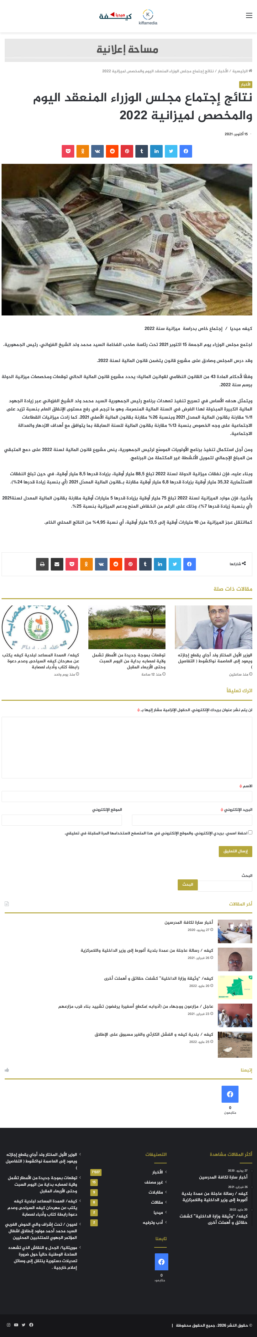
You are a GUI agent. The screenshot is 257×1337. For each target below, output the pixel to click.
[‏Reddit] (112, 151)
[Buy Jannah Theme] (128, 51)
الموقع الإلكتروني (107, 809)
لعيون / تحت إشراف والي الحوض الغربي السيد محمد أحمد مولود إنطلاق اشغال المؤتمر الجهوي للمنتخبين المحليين (41, 1231)
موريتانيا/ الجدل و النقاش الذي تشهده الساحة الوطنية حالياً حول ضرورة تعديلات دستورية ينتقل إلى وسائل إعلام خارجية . (42, 1258)
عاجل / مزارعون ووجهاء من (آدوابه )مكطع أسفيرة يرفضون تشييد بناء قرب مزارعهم (135, 1006)
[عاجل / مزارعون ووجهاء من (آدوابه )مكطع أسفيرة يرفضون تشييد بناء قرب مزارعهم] (235, 1015)
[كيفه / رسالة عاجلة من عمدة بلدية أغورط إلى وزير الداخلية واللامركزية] (235, 959)
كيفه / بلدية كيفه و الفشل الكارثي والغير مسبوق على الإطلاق (154, 1034)
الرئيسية (240, 71)
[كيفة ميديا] (128, 16)
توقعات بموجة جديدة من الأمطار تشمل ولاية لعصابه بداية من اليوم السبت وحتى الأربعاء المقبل (128, 661)
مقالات (157, 1202)
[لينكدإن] (156, 151)
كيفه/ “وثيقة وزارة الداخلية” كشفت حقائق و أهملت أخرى (158, 978)
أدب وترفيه (153, 1222)
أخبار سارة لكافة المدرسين (189, 922)
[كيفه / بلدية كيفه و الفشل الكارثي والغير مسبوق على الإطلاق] (235, 1045)
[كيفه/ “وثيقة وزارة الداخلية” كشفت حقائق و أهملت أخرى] (235, 987)
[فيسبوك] (186, 151)
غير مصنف (153, 1182)
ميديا (158, 1212)
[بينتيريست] (127, 151)
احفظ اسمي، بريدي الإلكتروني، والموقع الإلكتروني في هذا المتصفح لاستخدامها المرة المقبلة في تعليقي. (156, 833)
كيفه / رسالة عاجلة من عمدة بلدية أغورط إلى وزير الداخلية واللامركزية (147, 950)
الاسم (245, 786)
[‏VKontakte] (97, 151)
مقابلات (156, 1192)
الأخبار (223, 71)
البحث (247, 875)
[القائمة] (249, 18)
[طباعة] (42, 564)
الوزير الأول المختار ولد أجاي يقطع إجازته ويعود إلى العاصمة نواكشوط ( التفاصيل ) (215, 661)
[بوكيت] (68, 151)
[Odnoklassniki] (82, 151)
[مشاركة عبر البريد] (57, 564)
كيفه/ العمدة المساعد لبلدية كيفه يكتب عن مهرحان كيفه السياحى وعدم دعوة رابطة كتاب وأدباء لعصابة (40, 661)
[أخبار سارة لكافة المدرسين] (235, 931)
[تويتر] (171, 151)
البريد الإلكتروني (236, 809)
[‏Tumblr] (141, 151)
